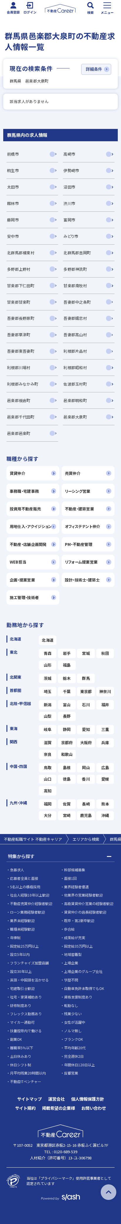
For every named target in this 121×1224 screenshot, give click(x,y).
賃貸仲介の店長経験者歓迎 (85, 911)
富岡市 (69, 220)
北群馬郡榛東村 (20, 252)
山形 (48, 665)
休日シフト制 (20, 1064)
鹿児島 (86, 815)
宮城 (86, 653)
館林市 (13, 203)
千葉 (67, 691)
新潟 (48, 704)
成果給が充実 (74, 937)
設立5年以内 (20, 954)
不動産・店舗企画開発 (28, 544)
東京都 (86, 691)
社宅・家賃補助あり (26, 996)
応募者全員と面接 (24, 878)
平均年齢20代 (75, 1047)
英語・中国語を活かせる (29, 979)
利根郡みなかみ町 (22, 384)
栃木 (67, 678)
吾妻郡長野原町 (20, 318)
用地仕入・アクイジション (31, 526)
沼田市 (69, 187)
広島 (105, 767)
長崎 (86, 804)
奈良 (48, 754)
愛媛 (105, 779)
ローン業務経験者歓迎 (27, 911)
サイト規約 (25, 1108)
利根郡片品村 (75, 351)
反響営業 (71, 1072)
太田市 (13, 187)
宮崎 (67, 815)
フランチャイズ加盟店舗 (29, 962)
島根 (67, 767)
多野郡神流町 (75, 269)
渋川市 (69, 203)
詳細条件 (94, 69)
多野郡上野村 (19, 269)
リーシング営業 (77, 491)
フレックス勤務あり (26, 1013)
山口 (48, 779)
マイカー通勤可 (22, 1022)
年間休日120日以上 (79, 1064)
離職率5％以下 (21, 1047)
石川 (86, 704)
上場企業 (71, 962)
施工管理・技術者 (24, 597)
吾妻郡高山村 (75, 334)
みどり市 (70, 236)
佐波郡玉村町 (75, 384)
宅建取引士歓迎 (22, 988)
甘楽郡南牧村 (75, 285)
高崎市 (69, 154)
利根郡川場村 (19, 367)
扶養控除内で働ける (26, 1030)
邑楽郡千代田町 (20, 417)
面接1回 (70, 878)
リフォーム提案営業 (81, 562)
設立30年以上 (21, 971)
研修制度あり (20, 1005)
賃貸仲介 (17, 473)
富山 (67, 704)
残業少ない (73, 1013)
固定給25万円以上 (24, 946)
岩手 (67, 653)
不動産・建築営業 (79, 509)
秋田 (105, 653)
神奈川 (105, 691)
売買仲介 (72, 473)
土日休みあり (20, 1056)
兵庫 (105, 742)
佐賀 (67, 804)
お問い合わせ (93, 1108)
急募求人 (17, 869)
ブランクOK (73, 1039)
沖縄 (105, 815)
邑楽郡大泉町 (75, 417)
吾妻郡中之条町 (77, 302)
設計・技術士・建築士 (82, 580)
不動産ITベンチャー (25, 1081)
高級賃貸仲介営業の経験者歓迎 (88, 903)
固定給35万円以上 (78, 946)
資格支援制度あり (78, 996)
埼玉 (48, 691)
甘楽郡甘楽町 (19, 302)
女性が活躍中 (74, 1022)
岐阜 (48, 729)
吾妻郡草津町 (19, 334)
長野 (67, 716)
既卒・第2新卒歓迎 (79, 920)
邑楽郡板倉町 (19, 400)
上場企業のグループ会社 (83, 971)
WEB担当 (18, 562)
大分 (48, 815)
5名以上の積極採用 (25, 886)
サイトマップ (29, 1099)
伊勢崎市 (71, 170)
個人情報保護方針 (87, 1099)
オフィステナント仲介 (82, 526)
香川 (86, 779)
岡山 (86, 767)
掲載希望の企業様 (58, 1108)
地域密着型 (73, 954)
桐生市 (13, 170)
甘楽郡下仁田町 (20, 285)
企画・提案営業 (22, 580)
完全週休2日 (74, 1056)
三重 (105, 729)
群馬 (86, 678)
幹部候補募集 (74, 869)
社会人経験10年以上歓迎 (29, 894)
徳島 (67, 779)
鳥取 (48, 767)
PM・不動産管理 (78, 544)
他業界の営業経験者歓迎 (83, 894)
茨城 (48, 678)
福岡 (48, 804)
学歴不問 (71, 979)
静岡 (67, 729)
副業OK (16, 1039)
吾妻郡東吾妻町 (20, 351)
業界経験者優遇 (76, 886)
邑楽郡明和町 (75, 400)
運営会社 (56, 1099)
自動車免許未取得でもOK (84, 988)
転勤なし (71, 1005)
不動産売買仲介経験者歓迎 (31, 903)
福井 (105, 704)
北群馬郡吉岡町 (77, 252)
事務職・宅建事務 (24, 491)
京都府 (67, 742)
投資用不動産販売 (25, 509)
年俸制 (15, 937)
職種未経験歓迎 (22, 929)
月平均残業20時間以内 (28, 1072)
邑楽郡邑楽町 (19, 433)
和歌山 (67, 754)
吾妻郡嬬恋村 (75, 318)
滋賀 (48, 742)
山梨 (48, 716)
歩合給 (69, 929)
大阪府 (86, 742)
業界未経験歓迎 (22, 920)
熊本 (105, 804)
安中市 (13, 236)
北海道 (47, 640)
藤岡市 (13, 220)
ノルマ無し (73, 1030)
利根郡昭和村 (75, 367)
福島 (67, 665)
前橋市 (13, 154)
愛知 (86, 729)
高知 (48, 790)
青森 (48, 653)
